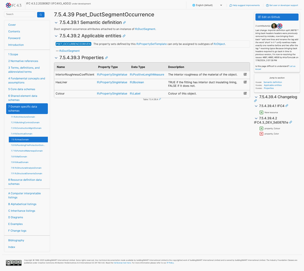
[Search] (41, 14)
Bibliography (16, 240)
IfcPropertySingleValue (112, 74)
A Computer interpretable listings (24, 195)
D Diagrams (15, 217)
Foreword (14, 38)
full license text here (122, 263)
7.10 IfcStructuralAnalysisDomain (26, 168)
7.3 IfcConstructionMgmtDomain (26, 128)
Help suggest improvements (246, 5)
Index (11, 247)
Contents (14, 31)
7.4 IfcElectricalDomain (21, 134)
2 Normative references (23, 61)
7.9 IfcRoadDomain (19, 162)
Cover (12, 24)
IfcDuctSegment (145, 29)
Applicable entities (272, 85)
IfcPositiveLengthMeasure (147, 74)
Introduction (16, 44)
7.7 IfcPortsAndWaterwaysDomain (27, 151)
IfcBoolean (137, 82)
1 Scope (13, 54)
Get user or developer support (283, 5)
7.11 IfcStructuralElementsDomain (26, 173)
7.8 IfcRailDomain (19, 156)
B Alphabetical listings (22, 204)
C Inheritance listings (21, 210)
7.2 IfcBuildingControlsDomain (25, 122)
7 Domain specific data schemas (22, 108)
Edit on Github (270, 17)
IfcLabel (135, 93)
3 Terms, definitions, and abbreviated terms (24, 69)
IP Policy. (170, 263)
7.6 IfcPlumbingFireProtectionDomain (28, 145)
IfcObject (219, 44)
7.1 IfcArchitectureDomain (23, 117)
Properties (268, 88)
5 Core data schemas (21, 89)
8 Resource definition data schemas (25, 181)
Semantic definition (272, 82)
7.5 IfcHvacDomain (20, 139)
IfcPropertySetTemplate (151, 44)
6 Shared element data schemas (22, 98)
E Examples (15, 224)
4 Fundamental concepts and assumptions (26, 80)
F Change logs (17, 230)
